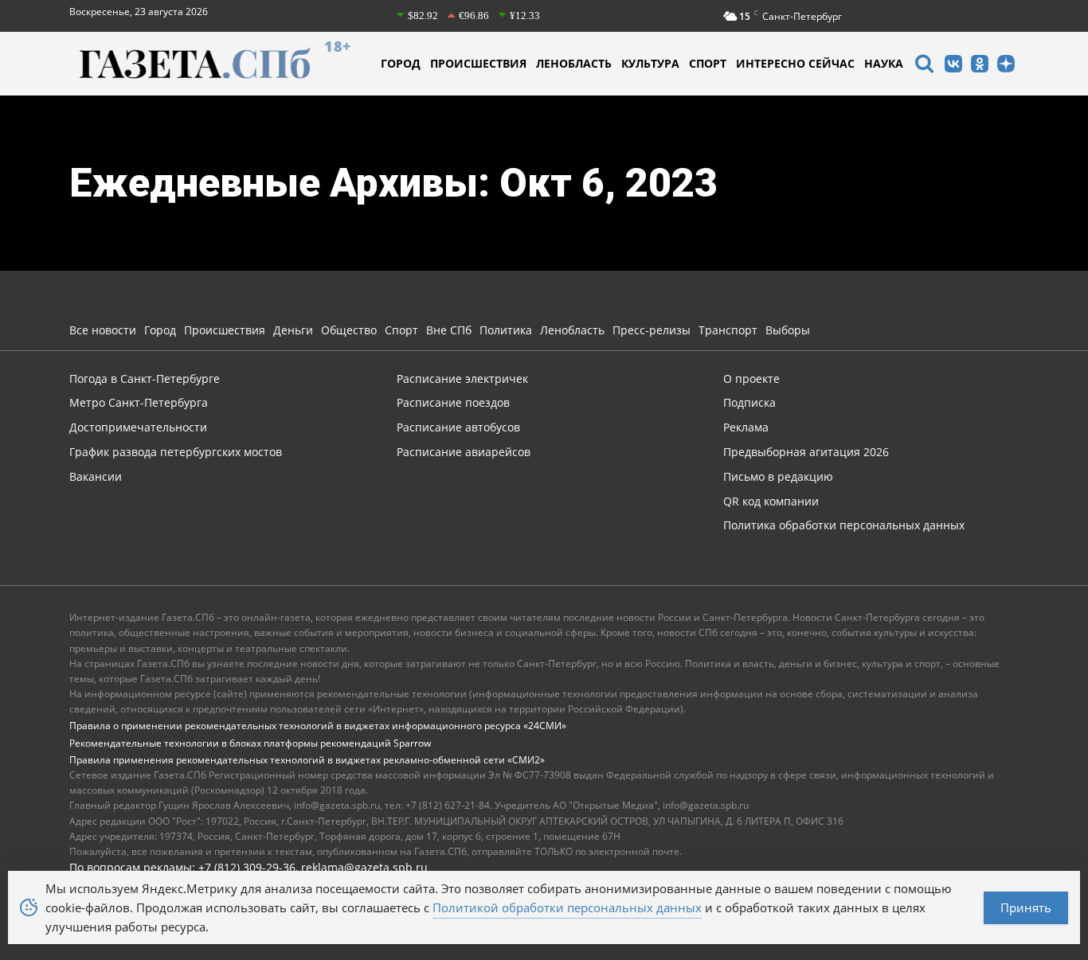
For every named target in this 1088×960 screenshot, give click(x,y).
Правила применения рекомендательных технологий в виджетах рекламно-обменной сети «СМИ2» (307, 760)
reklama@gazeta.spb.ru (364, 867)
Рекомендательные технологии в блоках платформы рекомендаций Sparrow (250, 743)
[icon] (924, 65)
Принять (1025, 907)
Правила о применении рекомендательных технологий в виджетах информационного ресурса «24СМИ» (317, 725)
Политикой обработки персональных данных (567, 907)
